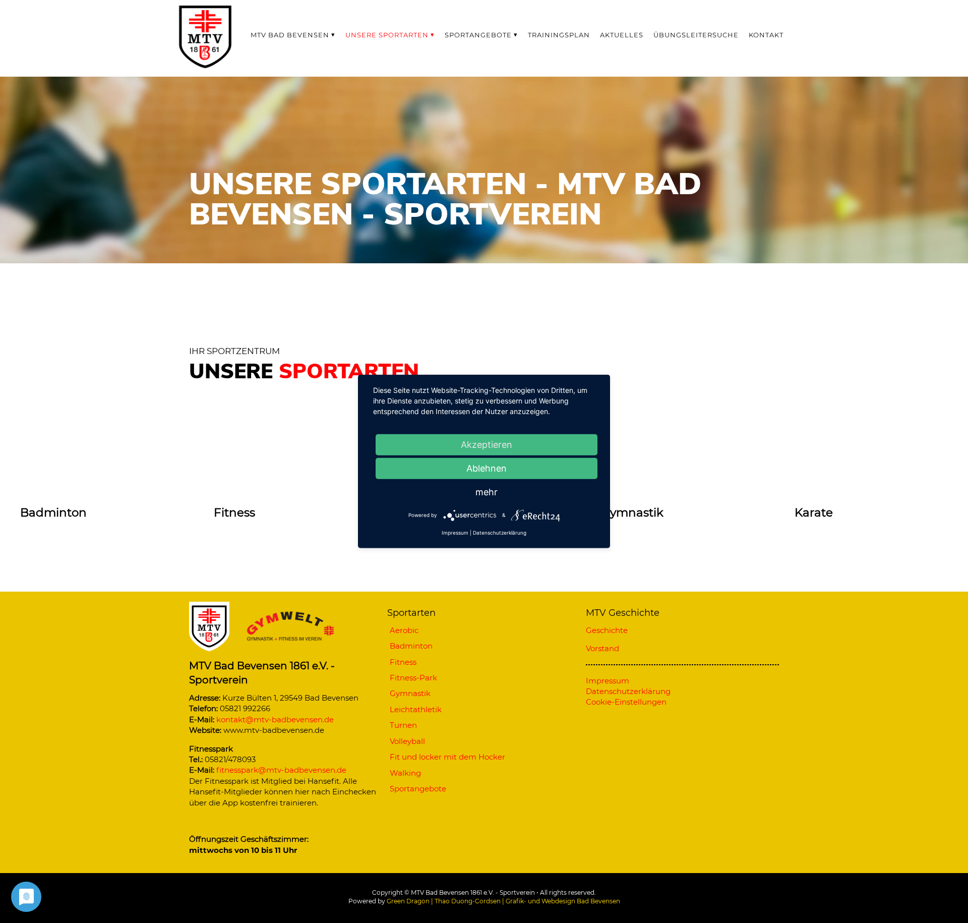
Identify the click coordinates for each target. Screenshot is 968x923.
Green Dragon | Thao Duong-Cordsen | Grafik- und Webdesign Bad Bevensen (503, 901)
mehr (486, 492)
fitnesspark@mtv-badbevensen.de (281, 770)
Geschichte (607, 630)
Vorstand (602, 648)
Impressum (455, 533)
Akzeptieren (486, 444)
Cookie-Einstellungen (626, 702)
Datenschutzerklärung (499, 533)
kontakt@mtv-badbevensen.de (275, 719)
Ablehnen (486, 468)
